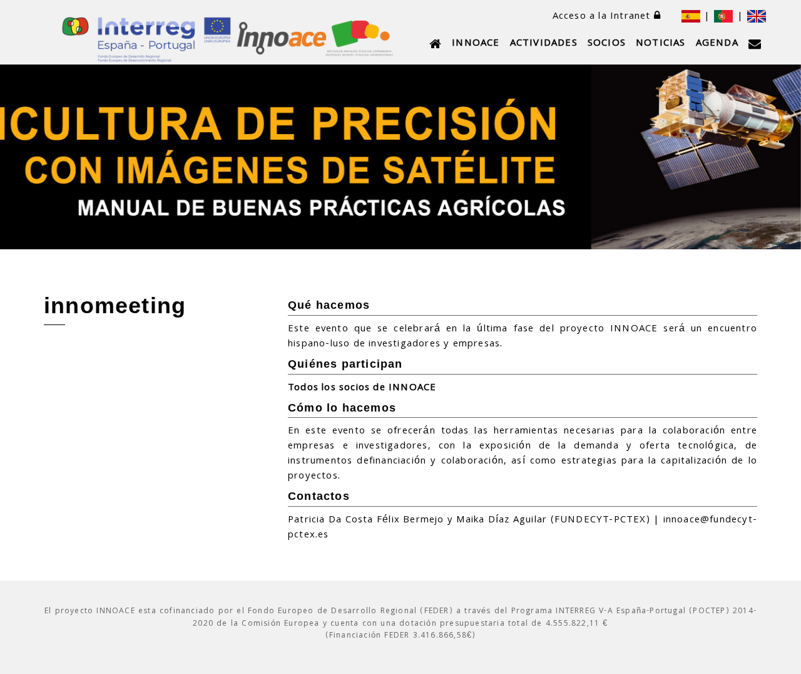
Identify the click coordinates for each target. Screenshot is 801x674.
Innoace (475, 44)
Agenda (717, 44)
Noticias (661, 44)
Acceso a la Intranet (603, 17)
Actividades (544, 44)
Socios (607, 44)
